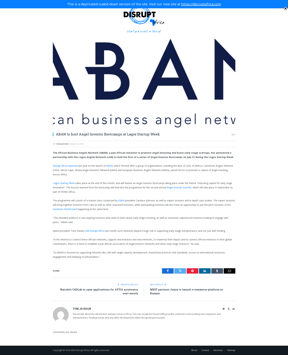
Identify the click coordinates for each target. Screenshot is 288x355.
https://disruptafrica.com (201, 4)
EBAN (121, 200)
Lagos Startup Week (64, 183)
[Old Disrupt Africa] (144, 18)
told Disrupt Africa (94, 230)
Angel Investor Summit (179, 187)
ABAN (109, 165)
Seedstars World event (65, 209)
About (194, 350)
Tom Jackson (62, 144)
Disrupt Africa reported (65, 165)
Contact (205, 350)
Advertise (218, 350)
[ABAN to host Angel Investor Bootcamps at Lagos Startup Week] (144, 83)
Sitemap (231, 350)
